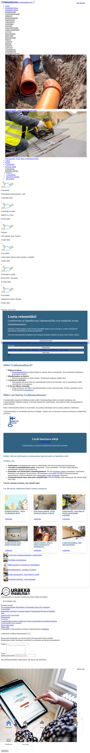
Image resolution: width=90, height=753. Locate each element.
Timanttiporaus (10, 50)
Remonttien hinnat (11, 10)
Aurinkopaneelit (64, 343)
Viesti (3, 654)
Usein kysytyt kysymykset (10, 615)
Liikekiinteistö (53, 350)
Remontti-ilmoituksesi (19, 372)
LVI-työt (8, 32)
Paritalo (21, 350)
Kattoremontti (10, 20)
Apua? (7, 161)
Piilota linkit (5, 627)
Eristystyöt (9, 48)
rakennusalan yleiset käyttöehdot (48, 475)
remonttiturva (29, 390)
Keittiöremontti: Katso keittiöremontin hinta (13, 544)
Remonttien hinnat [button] (11, 8)
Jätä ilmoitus (80, 3)
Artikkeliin (8, 519)
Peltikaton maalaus (31, 343)
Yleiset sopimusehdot (34, 621)
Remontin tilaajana (11, 171)
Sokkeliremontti (84, 343)
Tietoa (7, 6)
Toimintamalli (35, 611)
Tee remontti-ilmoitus (8, 607)
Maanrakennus (10, 34)
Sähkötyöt (8, 16)
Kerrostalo (35, 350)
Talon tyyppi (11, 345)
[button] (9, 173)
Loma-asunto (63, 350)
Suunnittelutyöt (10, 51)
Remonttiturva (21, 607)
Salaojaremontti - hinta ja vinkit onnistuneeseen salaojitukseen (43, 545)
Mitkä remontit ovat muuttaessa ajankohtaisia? (24, 565)
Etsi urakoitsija (45, 607)
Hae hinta (5, 751)
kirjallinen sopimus (59, 471)
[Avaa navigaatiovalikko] (34, 2)
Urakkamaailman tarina (9, 621)
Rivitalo (28, 350)
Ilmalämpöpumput (11, 18)
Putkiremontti (43, 343)
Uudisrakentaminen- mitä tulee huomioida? (71, 544)
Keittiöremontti (10, 12)
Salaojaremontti (53, 343)
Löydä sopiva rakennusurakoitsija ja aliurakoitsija (25, 555)
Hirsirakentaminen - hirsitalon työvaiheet (22, 570)
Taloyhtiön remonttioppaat (17, 560)
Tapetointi (8, 26)
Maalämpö (74, 343)
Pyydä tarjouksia (45, 442)
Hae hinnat (45, 352)
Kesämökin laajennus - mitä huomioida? (22, 579)
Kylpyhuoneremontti (12, 14)
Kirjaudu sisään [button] (10, 167)
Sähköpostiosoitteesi (8, 656)
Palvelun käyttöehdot (47, 611)
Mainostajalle (5, 617)
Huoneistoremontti (11, 28)
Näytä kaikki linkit (7, 625)
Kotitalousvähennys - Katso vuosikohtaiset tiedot (15, 512)
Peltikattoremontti (18, 343)
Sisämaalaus (9, 24)
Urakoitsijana (9, 169)
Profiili (7, 162)
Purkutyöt (8, 46)
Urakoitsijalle (9, 164)
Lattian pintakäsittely (12, 30)
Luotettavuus (22, 621)
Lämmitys (8, 42)
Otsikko (4, 644)
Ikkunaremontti (10, 38)
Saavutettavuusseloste (49, 621)
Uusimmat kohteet (23, 611)
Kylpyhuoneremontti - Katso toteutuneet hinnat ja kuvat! (44, 512)
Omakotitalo (12, 350)
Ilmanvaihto (9, 36)
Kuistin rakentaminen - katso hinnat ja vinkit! (23, 574)
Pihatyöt (8, 40)
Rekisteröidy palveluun (9, 611)
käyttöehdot (45, 629)
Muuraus (8, 44)
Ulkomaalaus (9, 22)
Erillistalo (43, 350)
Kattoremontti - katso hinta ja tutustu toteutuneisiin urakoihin (73, 513)
